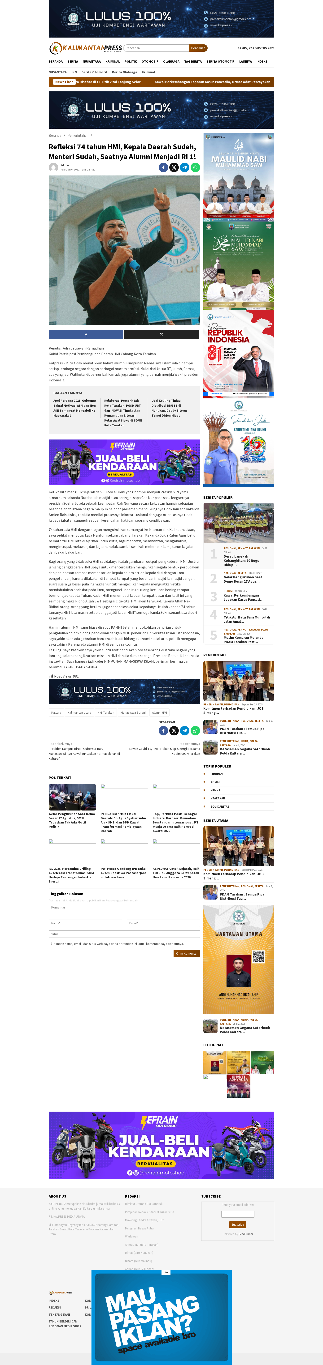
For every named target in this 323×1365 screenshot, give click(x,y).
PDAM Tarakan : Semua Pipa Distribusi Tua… (242, 731)
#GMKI (215, 782)
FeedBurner (246, 1234)
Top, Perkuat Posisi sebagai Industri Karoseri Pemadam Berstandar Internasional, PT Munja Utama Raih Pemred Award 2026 (175, 822)
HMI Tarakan (106, 712)
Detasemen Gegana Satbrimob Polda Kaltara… (245, 751)
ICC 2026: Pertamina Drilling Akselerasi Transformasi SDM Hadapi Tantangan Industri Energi (71, 874)
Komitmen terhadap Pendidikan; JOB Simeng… (233, 710)
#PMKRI (215, 790)
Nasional (230, 573)
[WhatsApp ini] (195, 167)
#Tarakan (217, 798)
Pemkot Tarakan (248, 548)
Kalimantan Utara (79, 712)
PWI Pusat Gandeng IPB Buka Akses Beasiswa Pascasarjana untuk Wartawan (124, 872)
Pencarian (198, 48)
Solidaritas (219, 807)
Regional (230, 548)
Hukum (228, 591)
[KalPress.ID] (86, 48)
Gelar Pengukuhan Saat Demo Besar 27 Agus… (243, 579)
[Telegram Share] (184, 167)
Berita (241, 573)
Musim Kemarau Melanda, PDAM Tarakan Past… (244, 640)
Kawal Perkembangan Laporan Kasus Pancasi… (243, 597)
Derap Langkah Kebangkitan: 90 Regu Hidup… (241, 560)
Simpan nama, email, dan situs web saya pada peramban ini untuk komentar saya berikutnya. (119, 944)
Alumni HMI (159, 712)
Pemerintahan (213, 704)
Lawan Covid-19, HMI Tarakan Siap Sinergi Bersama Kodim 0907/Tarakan (164, 749)
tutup (166, 1272)
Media (244, 741)
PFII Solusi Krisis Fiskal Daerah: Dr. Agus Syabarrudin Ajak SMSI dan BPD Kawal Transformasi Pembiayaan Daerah (123, 822)
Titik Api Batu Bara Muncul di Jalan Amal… (247, 619)
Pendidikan (231, 704)
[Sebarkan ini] (163, 167)
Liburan (216, 774)
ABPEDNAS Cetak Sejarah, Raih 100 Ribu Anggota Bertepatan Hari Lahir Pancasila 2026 (176, 872)
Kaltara (56, 712)
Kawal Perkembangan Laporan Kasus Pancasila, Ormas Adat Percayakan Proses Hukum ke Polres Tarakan (164, 82)
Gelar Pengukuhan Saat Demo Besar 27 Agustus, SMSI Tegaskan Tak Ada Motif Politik (72, 820)
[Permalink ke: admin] (53, 167)
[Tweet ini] (174, 167)
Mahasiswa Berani (133, 712)
